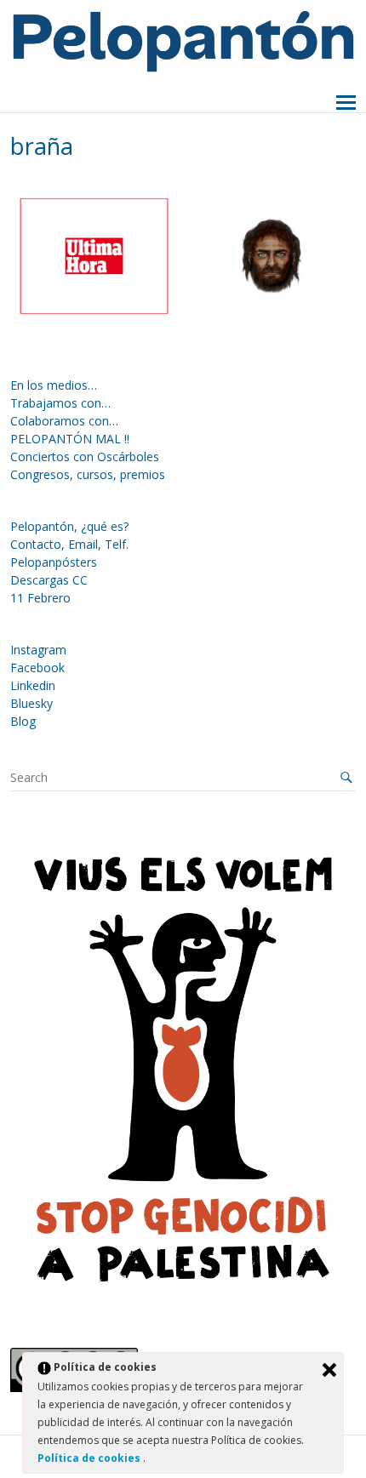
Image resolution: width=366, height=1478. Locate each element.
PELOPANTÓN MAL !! (69, 439)
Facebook (37, 667)
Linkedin (32, 685)
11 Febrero (40, 598)
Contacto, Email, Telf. (69, 544)
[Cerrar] (329, 1370)
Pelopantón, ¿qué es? (69, 526)
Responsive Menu (346, 103)
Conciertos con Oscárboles (84, 456)
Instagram (38, 650)
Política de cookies (90, 1458)
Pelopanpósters (53, 562)
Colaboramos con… (64, 421)
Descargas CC (49, 580)
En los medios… (53, 385)
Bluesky (31, 703)
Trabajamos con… (60, 403)
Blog (23, 721)
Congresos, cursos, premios (87, 474)
